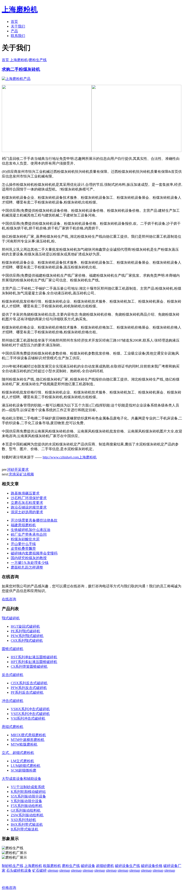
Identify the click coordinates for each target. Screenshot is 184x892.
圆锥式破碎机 (12, 649)
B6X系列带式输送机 (27, 824)
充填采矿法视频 (21, 474)
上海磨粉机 (33, 866)
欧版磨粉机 (52, 866)
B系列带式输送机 (24, 829)
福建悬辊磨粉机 (23, 525)
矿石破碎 (39, 870)
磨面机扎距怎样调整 (27, 567)
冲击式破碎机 (12, 701)
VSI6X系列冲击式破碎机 (30, 709)
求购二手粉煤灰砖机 (21, 69)
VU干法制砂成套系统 (28, 787)
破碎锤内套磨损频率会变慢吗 (34, 553)
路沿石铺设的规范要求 (29, 507)
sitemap (53, 870)
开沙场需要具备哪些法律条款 (34, 520)
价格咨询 (9, 888)
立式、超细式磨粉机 (18, 753)
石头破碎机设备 (18, 870)
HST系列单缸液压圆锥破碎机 (34, 657)
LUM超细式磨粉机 (25, 766)
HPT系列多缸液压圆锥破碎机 (34, 662)
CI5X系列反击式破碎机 (29, 683)
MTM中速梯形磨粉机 (27, 740)
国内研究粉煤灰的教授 (29, 558)
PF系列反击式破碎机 (27, 692)
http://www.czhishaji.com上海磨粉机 (70, 457)
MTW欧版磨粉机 (24, 744)
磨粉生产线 (38, 60)
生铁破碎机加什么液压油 (30, 530)
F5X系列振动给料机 (26, 806)
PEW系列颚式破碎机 (27, 636)
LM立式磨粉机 (22, 761)
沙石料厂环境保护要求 (29, 498)
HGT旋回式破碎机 (25, 626)
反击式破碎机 (12, 675)
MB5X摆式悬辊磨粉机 (28, 735)
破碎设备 (88, 866)
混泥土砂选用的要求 (27, 512)
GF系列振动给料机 (26, 810)
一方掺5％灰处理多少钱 (29, 563)
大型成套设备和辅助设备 (21, 779)
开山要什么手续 (23, 544)
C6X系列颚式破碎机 (27, 640)
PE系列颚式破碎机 (25, 631)
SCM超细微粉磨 (23, 770)
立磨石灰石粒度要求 (27, 503)
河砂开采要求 (18, 469)
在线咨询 (9, 599)
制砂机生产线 (12, 866)
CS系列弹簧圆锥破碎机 (29, 666)
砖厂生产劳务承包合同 (29, 534)
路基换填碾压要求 (25, 493)
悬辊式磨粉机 (12, 727)
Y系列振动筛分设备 (26, 801)
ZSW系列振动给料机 (27, 815)
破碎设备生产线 (127, 866)
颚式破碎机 (11, 618)
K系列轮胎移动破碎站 (28, 792)
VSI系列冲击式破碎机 (28, 718)
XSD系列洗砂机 (23, 820)
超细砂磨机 (105, 866)
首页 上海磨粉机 (15, 60)
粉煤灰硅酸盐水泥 (25, 539)
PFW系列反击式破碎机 (29, 688)
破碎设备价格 (151, 866)
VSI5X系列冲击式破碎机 (30, 714)
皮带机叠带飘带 (23, 548)
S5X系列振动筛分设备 (28, 796)
